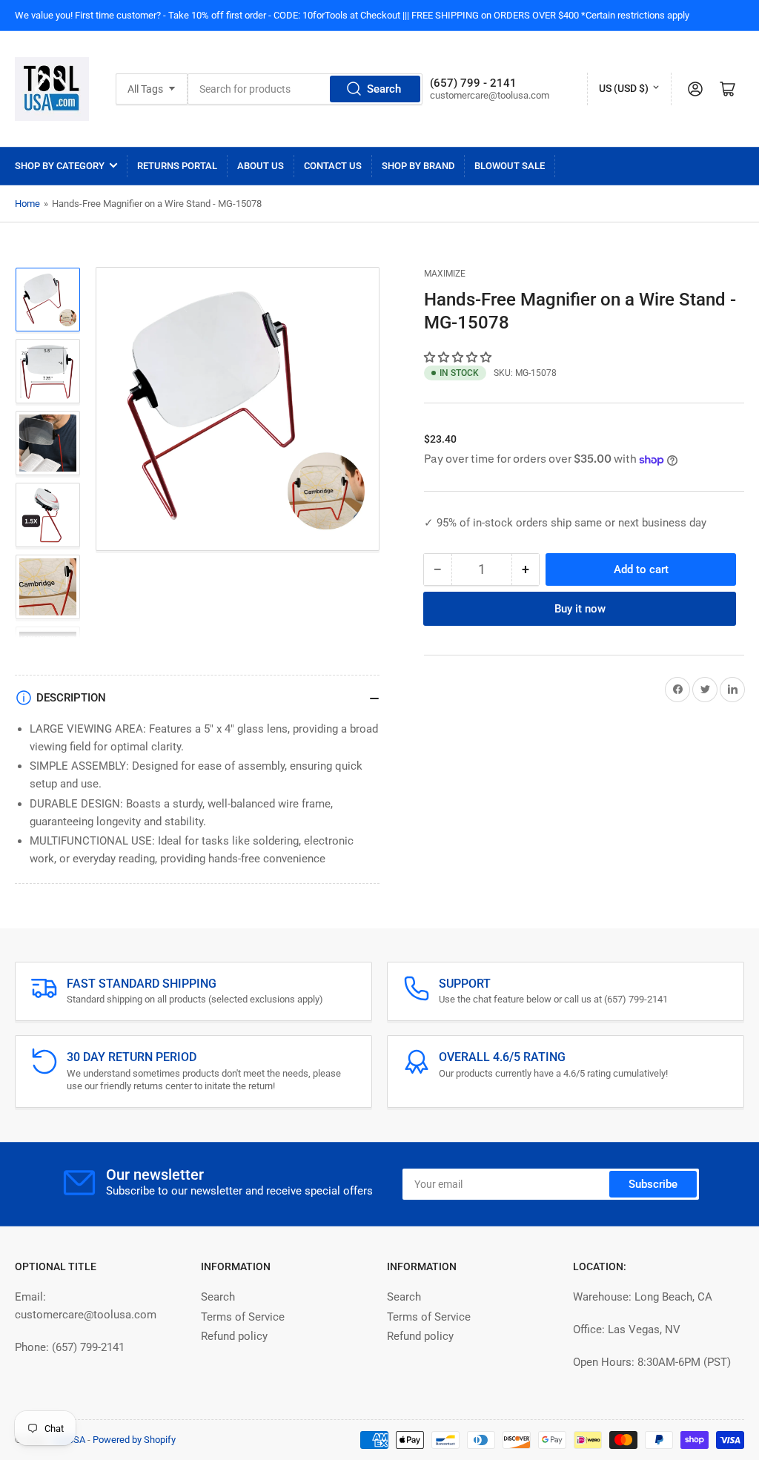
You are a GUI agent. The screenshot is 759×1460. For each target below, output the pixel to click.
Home (27, 203)
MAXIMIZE (444, 273)
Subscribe (653, 1184)
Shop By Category (60, 165)
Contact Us (333, 165)
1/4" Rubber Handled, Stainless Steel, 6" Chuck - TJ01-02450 (174, 1438)
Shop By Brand (418, 165)
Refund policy (234, 1336)
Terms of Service (243, 1317)
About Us (260, 165)
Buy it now (580, 608)
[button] (459, 357)
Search (384, 89)
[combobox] (305, 89)
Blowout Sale (509, 165)
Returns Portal (177, 165)
